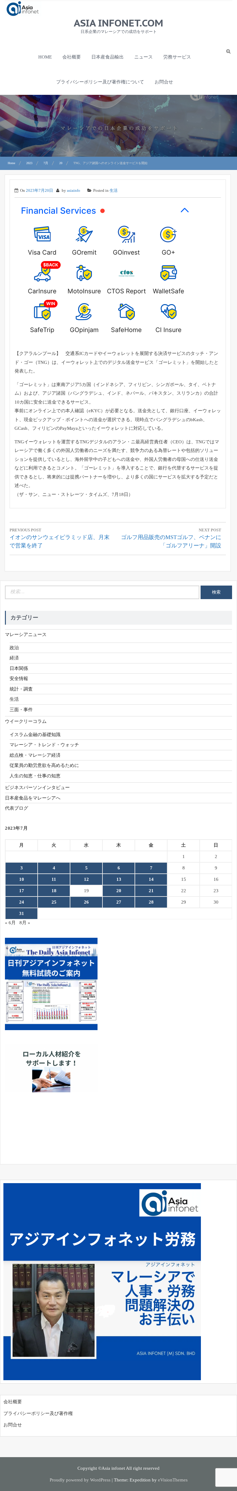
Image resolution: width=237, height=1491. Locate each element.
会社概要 (71, 56)
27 (118, 902)
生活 (114, 190)
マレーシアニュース (26, 634)
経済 (14, 657)
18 (54, 890)
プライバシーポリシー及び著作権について (100, 81)
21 (151, 890)
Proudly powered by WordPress (80, 1479)
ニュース (143, 56)
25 (54, 902)
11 (54, 879)
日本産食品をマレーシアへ (32, 798)
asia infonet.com (118, 22)
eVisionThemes (173, 1479)
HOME (45, 56)
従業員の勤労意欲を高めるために (44, 765)
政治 (14, 647)
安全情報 (19, 678)
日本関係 (19, 668)
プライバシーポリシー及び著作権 (38, 1413)
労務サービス (177, 56)
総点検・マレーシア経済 (35, 755)
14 (151, 879)
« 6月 (10, 922)
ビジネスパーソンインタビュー (37, 787)
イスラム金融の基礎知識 (35, 734)
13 (118, 879)
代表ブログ (16, 808)
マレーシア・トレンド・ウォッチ (44, 744)
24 (21, 902)
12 (86, 879)
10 (21, 879)
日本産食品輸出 (107, 56)
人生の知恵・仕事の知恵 (35, 775)
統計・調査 (21, 689)
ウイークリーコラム (26, 721)
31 (21, 913)
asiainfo (73, 190)
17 (21, 890)
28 (151, 902)
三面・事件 (21, 709)
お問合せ (164, 81)
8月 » (24, 922)
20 (118, 890)
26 (86, 902)
